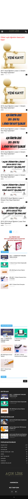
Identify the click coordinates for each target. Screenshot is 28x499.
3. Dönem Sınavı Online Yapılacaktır (18, 263)
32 (26, 225)
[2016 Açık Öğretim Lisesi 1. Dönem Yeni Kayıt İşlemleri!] (14, 91)
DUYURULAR (4, 449)
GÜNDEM (3, 458)
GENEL (2, 454)
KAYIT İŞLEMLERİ (5, 456)
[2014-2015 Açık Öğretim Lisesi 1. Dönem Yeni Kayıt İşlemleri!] (14, 189)
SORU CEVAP (4, 447)
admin (2, 74)
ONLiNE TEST (4, 445)
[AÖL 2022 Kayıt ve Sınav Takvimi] (4, 272)
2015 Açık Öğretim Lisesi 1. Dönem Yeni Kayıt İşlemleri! (13, 130)
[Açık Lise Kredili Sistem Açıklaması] (4, 421)
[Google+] (16, 491)
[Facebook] (12, 491)
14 (26, 178)
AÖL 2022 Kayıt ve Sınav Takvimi (17, 270)
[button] (26, 32)
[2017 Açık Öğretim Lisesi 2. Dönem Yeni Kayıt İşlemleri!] (14, 55)
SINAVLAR (3, 460)
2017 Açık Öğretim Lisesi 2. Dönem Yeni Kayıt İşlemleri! (13, 72)
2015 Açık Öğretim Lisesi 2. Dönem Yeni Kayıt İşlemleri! (13, 176)
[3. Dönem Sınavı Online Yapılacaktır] (4, 264)
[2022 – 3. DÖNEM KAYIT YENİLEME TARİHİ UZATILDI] (4, 257)
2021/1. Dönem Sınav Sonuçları (17, 284)
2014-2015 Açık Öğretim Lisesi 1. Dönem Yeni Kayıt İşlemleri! (12, 199)
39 (26, 202)
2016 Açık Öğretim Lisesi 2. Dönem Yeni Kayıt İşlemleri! (13, 153)
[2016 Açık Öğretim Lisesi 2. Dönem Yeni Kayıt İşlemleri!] (14, 143)
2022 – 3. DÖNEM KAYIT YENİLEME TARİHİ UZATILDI (6, 340)
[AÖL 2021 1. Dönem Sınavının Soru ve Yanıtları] (4, 279)
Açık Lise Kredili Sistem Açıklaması (18, 419)
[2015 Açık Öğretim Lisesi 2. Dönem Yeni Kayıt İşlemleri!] (14, 166)
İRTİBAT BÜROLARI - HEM (7, 451)
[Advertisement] (14, 15)
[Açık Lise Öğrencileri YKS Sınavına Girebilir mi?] (4, 429)
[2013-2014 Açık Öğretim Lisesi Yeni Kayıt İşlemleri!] (14, 212)
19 (26, 74)
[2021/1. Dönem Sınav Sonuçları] (4, 286)
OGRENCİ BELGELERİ (6, 463)
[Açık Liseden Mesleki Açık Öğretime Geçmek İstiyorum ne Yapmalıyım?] (4, 436)
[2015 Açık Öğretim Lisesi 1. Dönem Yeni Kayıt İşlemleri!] (14, 120)
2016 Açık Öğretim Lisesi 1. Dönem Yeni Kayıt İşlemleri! (13, 107)
